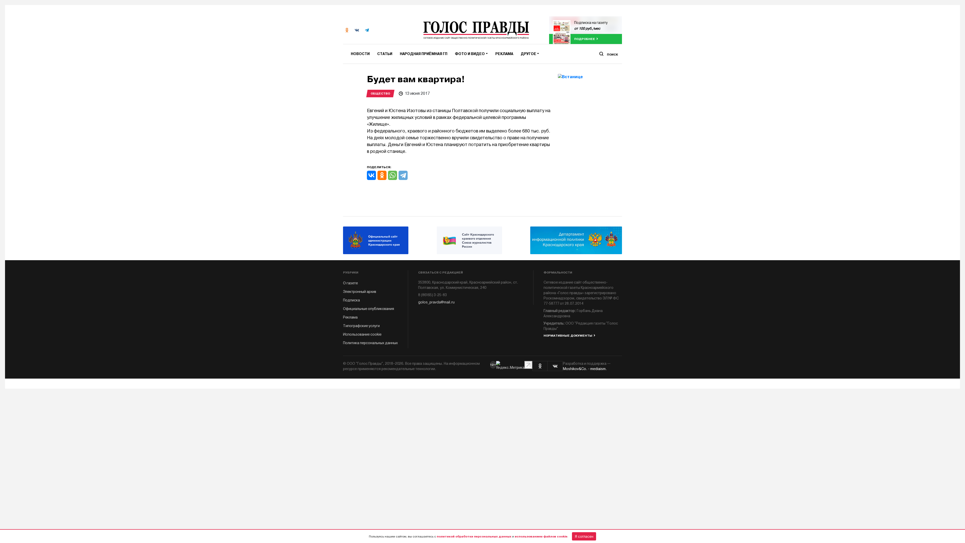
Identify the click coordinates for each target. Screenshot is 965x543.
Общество (380, 94)
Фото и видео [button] (470, 54)
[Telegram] (403, 175)
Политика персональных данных (370, 343)
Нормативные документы (568, 336)
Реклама (504, 54)
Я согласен (584, 536)
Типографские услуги (361, 326)
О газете (350, 283)
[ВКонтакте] (371, 175)
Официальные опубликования (368, 309)
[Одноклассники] (382, 175)
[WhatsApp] (392, 175)
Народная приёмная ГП (423, 54)
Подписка (351, 300)
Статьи (384, 54)
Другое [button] (528, 54)
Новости (360, 54)
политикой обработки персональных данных (474, 536)
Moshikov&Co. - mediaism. (585, 369)
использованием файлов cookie (541, 536)
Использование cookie (362, 334)
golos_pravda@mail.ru (436, 302)
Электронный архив (359, 292)
